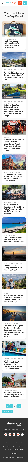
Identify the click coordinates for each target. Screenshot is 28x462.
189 (19, 406)
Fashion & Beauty (8, 39)
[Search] (24, 429)
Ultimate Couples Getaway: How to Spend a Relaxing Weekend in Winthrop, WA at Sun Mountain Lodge (13, 110)
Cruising (6, 292)
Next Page (8, 411)
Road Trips (7, 390)
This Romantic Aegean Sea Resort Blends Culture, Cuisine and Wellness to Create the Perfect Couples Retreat (14, 331)
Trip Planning (10, 71)
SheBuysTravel (10, 457)
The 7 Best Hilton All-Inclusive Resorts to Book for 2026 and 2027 (14, 239)
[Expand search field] (25, 3)
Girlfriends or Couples (10, 69)
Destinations (7, 172)
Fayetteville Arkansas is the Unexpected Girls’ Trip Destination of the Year (14, 76)
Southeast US (16, 172)
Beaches (6, 263)
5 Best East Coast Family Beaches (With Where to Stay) (13, 268)
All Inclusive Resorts (10, 235)
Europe (11, 292)
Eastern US (12, 263)
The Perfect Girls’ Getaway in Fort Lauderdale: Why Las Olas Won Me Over (13, 365)
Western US (12, 103)
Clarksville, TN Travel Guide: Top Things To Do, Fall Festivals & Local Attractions (13, 177)
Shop (15, 39)
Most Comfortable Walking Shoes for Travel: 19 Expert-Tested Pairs (12, 44)
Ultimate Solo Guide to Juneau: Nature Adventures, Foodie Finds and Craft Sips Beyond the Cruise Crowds (14, 145)
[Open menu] (2, 3)
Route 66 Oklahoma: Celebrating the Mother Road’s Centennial (14, 394)
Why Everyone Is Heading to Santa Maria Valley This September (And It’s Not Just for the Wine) (14, 209)
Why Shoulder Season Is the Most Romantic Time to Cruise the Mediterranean (13, 298)
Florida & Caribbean (9, 358)
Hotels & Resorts (13, 324)
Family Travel (19, 263)
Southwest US (14, 390)
